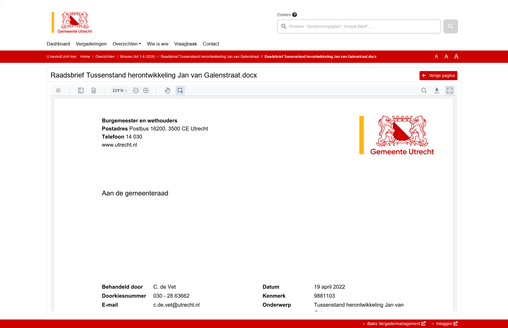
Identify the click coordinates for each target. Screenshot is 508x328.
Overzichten (125, 43)
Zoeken (284, 14)
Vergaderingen (91, 43)
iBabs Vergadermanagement (394, 323)
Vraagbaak (185, 43)
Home (85, 57)
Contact (211, 43)
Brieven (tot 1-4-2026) (137, 57)
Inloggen (444, 323)
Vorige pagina (441, 75)
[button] (450, 26)
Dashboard (58, 43)
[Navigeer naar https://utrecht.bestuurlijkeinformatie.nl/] (75, 22)
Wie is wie (157, 43)
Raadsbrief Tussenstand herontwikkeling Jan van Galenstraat (210, 57)
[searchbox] (359, 26)
